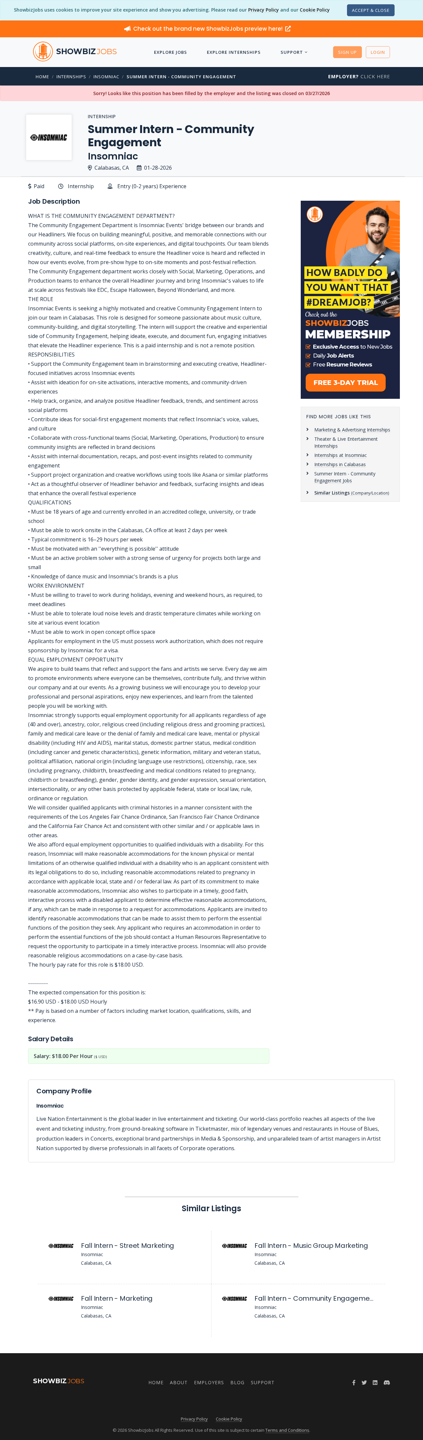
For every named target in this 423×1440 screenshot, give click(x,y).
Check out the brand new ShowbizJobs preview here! (208, 29)
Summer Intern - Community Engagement (181, 77)
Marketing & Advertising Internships (352, 430)
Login (378, 52)
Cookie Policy (315, 10)
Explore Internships (234, 52)
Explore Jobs (170, 52)
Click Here (359, 76)
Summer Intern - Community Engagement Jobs (344, 477)
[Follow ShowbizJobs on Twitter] (364, 1382)
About (179, 1382)
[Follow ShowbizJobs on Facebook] (354, 1382)
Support (292, 52)
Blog (237, 1382)
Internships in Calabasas (340, 464)
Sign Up (347, 52)
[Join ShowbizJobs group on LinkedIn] (375, 1382)
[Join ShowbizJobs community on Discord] (386, 1382)
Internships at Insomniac (340, 455)
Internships (71, 77)
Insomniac (106, 77)
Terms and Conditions (287, 1430)
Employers (209, 1382)
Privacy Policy (263, 10)
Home (42, 77)
